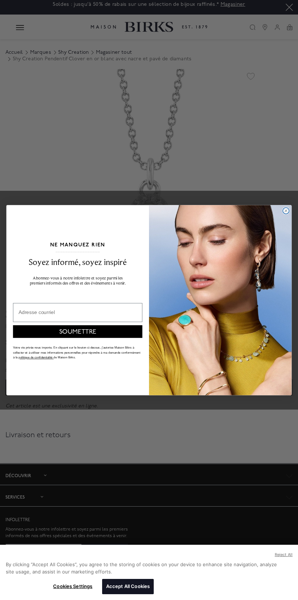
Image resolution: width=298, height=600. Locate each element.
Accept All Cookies (128, 586)
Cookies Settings (72, 586)
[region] (149, 572)
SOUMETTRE (77, 331)
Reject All (284, 554)
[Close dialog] (286, 211)
